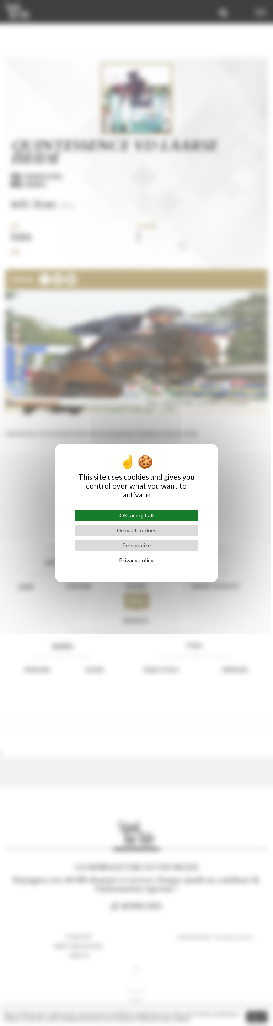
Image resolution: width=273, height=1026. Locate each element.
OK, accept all (136, 515)
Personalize (136, 545)
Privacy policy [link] (136, 560)
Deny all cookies (136, 530)
